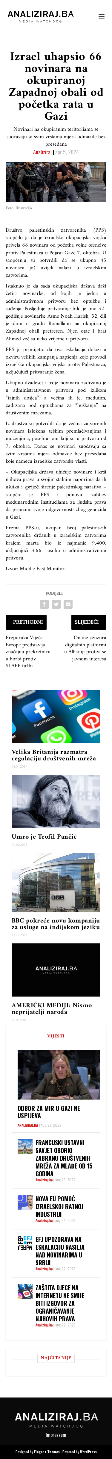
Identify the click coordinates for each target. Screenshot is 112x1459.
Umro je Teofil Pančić (44, 837)
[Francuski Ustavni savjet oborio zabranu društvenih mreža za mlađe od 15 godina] (25, 1146)
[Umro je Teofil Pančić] (56, 801)
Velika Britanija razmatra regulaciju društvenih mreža (54, 755)
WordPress (88, 1451)
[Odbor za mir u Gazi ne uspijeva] (59, 1075)
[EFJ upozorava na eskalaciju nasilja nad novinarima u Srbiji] (25, 1242)
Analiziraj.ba (28, 1125)
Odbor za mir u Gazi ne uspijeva (49, 1112)
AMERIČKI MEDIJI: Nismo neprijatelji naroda (52, 1009)
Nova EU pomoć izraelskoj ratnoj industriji (59, 1206)
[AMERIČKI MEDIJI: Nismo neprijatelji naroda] (56, 970)
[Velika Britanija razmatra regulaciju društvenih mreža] (56, 716)
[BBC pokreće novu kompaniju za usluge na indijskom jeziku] (56, 882)
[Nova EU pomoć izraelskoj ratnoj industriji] (25, 1202)
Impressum (56, 1434)
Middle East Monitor (42, 569)
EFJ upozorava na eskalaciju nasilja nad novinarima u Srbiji (60, 1251)
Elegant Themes (47, 1451)
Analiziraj (42, 152)
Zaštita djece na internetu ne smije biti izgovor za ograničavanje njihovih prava (60, 1303)
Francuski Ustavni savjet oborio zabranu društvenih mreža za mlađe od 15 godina (64, 1158)
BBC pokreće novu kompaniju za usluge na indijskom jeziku (56, 924)
